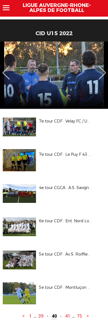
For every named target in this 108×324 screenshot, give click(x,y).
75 (79, 316)
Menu (9, 7)
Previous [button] (6, 68)
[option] (54, 75)
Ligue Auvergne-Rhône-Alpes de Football (57, 7)
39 (40, 316)
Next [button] (102, 68)
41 (67, 316)
